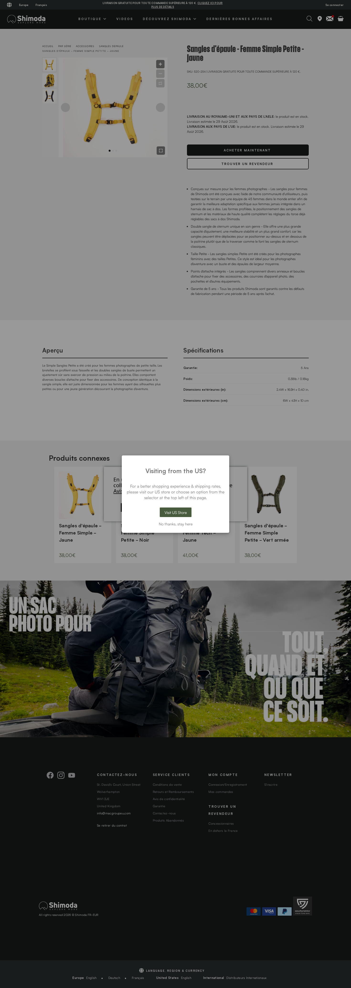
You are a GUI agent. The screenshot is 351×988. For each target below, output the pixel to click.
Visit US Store (176, 512)
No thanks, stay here (175, 524)
